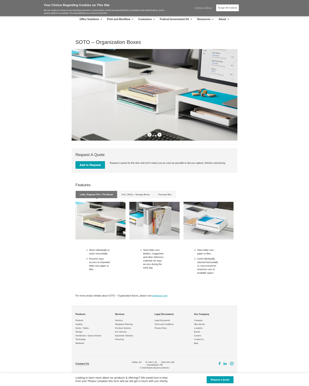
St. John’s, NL (151, 362)
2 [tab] (155, 135)
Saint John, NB (167, 362)
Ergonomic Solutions (124, 336)
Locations (198, 328)
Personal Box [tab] (165, 194)
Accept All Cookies (227, 8)
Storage (78, 332)
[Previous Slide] (149, 135)
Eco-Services (121, 332)
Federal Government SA (174, 19)
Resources (204, 19)
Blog (196, 343)
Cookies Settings (203, 8)
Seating (78, 324)
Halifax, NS (137, 362)
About (222, 19)
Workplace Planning (124, 324)
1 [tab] (153, 135)
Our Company (201, 314)
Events (197, 332)
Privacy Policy (160, 328)
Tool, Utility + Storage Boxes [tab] (135, 194)
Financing (119, 339)
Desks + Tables (82, 328)
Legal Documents (164, 314)
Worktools (79, 343)
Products (80, 314)
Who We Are (199, 324)
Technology (80, 339)
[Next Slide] (159, 135)
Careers (197, 336)
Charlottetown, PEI (154, 365)
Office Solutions (89, 19)
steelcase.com (160, 295)
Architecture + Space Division (88, 336)
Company (198, 320)
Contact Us (199, 339)
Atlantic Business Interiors (158, 368)
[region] (154, 8)
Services (119, 314)
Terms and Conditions (164, 324)
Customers (145, 19)
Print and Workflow (118, 19)
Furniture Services (123, 328)
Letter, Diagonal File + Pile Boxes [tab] (96, 194)
